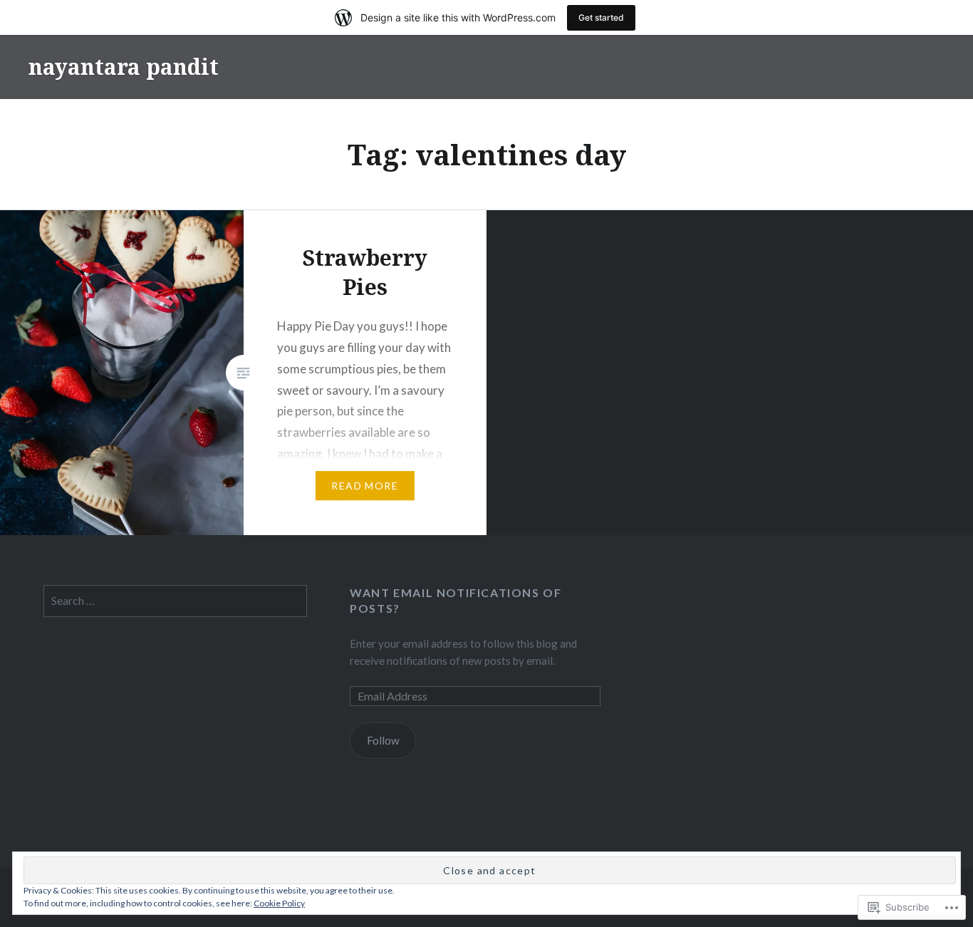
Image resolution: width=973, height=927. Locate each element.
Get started (601, 17)
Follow (383, 740)
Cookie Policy (279, 903)
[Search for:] (175, 600)
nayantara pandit (123, 66)
